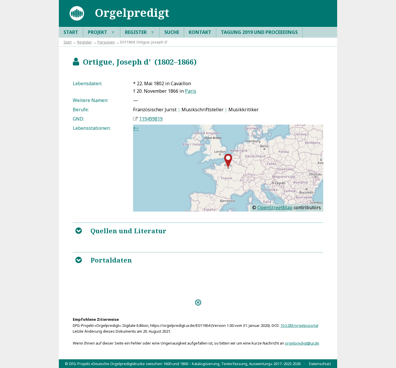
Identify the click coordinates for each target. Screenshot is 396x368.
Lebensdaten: (87, 83)
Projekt (101, 32)
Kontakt (200, 32)
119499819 (151, 119)
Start (70, 32)
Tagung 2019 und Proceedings (259, 32)
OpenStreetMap (275, 207)
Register (140, 32)
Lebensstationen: (91, 128)
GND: (78, 119)
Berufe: (81, 109)
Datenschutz (320, 363)
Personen (106, 42)
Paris (190, 91)
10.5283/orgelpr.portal (299, 325)
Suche (171, 32)
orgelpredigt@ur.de (302, 343)
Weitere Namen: (90, 100)
